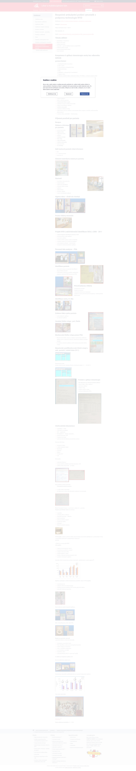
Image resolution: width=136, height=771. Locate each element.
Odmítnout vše (52, 94)
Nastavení (68, 94)
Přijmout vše (84, 94)
